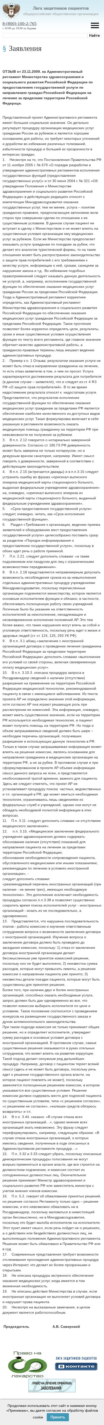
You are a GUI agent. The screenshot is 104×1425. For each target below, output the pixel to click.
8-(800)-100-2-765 (20, 23)
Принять (57, 1417)
